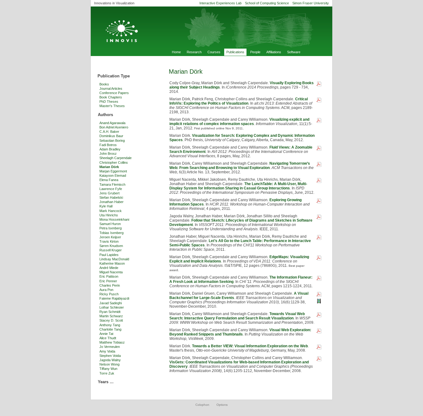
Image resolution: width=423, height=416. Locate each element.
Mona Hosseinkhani (114, 219)
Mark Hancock (110, 211)
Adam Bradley (109, 149)
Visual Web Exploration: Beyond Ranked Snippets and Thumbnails (240, 332)
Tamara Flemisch (112, 184)
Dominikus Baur (111, 136)
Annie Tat (106, 334)
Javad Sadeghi (110, 303)
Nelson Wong (109, 364)
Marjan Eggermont (113, 171)
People (255, 52)
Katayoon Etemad (112, 175)
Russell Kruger (110, 250)
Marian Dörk (109, 167)
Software (293, 52)
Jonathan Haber (111, 202)
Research (194, 52)
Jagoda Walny (110, 360)
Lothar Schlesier (111, 307)
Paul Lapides (109, 255)
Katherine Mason (112, 263)
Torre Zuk (106, 373)
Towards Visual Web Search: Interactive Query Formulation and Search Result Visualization (237, 316)
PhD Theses (108, 101)
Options (222, 404)
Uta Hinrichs (108, 215)
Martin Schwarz (111, 316)
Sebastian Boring (112, 140)
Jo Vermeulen (109, 347)
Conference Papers (114, 93)
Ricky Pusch (109, 294)
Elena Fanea (108, 180)
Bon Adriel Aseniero (113, 127)
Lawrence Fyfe (110, 189)
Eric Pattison (108, 276)
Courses (213, 52)
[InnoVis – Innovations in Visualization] (211, 27)
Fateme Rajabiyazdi (114, 298)
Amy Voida (107, 351)
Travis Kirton (109, 241)
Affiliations (273, 52)
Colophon (202, 404)
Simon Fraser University (310, 3)
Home (176, 52)
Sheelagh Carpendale (115, 158)
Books (104, 84)
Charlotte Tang (110, 329)
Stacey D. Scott (111, 320)
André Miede (108, 268)
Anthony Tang (109, 325)
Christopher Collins (113, 162)
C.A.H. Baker (109, 131)
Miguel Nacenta (111, 272)
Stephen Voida (110, 356)
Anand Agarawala (112, 123)
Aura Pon (106, 290)
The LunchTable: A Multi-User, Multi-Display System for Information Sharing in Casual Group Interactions (238, 186)
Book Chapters (110, 97)
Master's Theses (112, 106)
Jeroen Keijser (110, 237)
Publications (235, 52)
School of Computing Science (267, 3)
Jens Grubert (109, 193)
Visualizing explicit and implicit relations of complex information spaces (239, 121)
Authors (105, 114)
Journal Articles (110, 88)
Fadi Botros (108, 145)
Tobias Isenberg (111, 233)
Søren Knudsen (111, 246)
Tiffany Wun (108, 368)
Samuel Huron (110, 224)
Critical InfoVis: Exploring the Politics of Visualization (238, 101)
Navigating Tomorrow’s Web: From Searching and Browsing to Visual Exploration (239, 165)
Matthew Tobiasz (112, 342)
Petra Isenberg (110, 228)
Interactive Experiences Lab (220, 3)
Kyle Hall (105, 206)
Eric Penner (108, 281)
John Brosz (108, 153)
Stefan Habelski (111, 197)
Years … (106, 381)
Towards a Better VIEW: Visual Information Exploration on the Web (250, 346)
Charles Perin (109, 285)
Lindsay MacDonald (114, 259)
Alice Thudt (107, 338)
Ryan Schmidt (109, 312)
